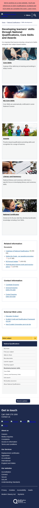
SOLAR (4, 479)
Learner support (8, 361)
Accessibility (21, 490)
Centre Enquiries (11, 294)
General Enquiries (12, 288)
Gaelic (30, 490)
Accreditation (6, 472)
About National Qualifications (12, 384)
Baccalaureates (8, 358)
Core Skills (7, 371)
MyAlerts (21, 494)
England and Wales (8, 463)
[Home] (11, 15)
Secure (4, 477)
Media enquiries (7, 437)
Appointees (5, 456)
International (5, 461)
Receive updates (22, 401)
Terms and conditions (9, 444)
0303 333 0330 (11, 296)
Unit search (7, 377)
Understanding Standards (10, 482)
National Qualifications (13, 22)
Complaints (5, 439)
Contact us (5, 417)
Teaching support (9, 364)
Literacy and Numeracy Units (12, 374)
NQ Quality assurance (10, 381)
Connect (4, 474)
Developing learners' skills (12, 368)
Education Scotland (12, 316)
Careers (4, 434)
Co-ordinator (6, 458)
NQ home (6, 348)
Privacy (4, 490)
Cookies (12, 490)
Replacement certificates (10, 453)
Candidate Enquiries (12, 284)
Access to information (9, 442)
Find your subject (9, 351)
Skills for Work (8, 355)
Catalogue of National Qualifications (17, 251)
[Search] (35, 15)
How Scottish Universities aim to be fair (18, 324)
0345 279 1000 (11, 290)
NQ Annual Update (12, 261)
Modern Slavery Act (8, 494)
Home (3, 22)
